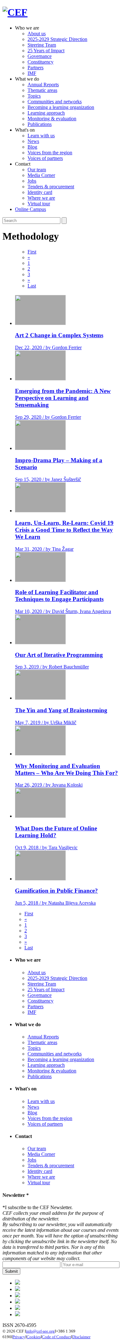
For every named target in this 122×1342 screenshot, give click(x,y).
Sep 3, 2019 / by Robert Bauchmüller (52, 666)
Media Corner (41, 175)
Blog (32, 147)
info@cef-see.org (40, 1331)
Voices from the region (50, 152)
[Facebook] (17, 1289)
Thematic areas (42, 90)
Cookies (34, 1336)
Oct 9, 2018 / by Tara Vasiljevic (46, 847)
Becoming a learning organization (61, 107)
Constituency (40, 62)
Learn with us (41, 135)
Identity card (40, 192)
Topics (34, 96)
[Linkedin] (17, 1302)
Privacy (19, 1336)
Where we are (41, 198)
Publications (40, 124)
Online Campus (30, 209)
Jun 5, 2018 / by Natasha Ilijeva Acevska (55, 903)
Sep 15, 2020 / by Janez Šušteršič (48, 479)
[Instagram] (17, 1308)
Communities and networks (55, 101)
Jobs (32, 181)
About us (37, 33)
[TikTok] (17, 1295)
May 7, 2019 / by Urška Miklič (45, 722)
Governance (40, 56)
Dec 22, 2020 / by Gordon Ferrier (48, 347)
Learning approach (46, 113)
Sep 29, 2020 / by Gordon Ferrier (48, 417)
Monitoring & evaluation (52, 118)
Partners (35, 67)
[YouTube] (17, 1314)
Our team (37, 169)
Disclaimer (81, 1336)
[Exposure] (17, 1283)
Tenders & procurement (51, 186)
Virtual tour (39, 203)
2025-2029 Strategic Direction (57, 39)
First (32, 251)
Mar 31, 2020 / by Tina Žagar (44, 549)
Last (32, 285)
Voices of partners (45, 158)
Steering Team (42, 45)
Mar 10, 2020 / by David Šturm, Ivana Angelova (63, 611)
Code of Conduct (56, 1336)
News (33, 141)
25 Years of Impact (46, 50)
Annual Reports (43, 84)
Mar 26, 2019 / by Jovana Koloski (49, 785)
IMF (32, 73)
